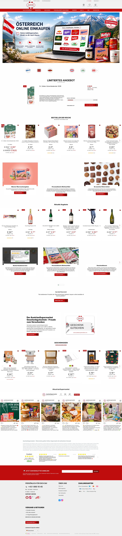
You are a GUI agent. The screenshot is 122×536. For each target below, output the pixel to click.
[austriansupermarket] (2, 401)
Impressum (34, 533)
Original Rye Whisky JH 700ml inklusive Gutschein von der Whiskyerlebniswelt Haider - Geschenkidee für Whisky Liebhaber (92, 369)
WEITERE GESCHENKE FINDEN (61, 344)
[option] (48, 458)
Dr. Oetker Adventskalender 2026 (50, 86)
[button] (18, 125)
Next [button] (97, 457)
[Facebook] (59, 500)
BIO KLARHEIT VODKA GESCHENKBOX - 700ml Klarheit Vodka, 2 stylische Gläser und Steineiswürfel (71, 369)
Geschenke (47, 10)
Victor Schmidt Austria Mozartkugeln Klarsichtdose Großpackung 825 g (112, 142)
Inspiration (96, 10)
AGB (45, 533)
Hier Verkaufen (62, 493)
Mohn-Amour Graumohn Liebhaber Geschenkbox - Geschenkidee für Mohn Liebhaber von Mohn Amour (10, 369)
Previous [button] (36, 457)
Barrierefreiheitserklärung (64, 533)
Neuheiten (38, 10)
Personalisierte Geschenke (61, 10)
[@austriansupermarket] (44, 394)
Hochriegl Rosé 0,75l (30, 225)
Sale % (82, 10)
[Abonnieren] (96, 471)
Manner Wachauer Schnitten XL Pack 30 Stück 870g (10, 226)
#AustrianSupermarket (61, 389)
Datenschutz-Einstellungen (52, 533)
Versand (91, 88)
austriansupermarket (8, 400)
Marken (74, 10)
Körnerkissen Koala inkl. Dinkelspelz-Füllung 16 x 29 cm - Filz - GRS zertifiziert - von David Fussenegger (30, 368)
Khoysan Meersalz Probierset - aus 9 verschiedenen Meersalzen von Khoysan (50, 367)
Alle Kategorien (27, 10)
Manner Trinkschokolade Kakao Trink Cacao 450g (92, 141)
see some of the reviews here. (29, 459)
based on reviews (29, 458)
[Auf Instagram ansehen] (17, 400)
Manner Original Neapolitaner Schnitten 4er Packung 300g (50, 141)
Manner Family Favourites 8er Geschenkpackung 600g (71, 141)
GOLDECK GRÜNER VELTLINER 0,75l (51, 226)
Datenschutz (40, 533)
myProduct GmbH (85, 533)
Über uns (61, 486)
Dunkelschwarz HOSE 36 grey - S (91, 225)
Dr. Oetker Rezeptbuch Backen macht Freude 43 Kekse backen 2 (30, 141)
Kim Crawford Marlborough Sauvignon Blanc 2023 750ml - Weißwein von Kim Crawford (112, 227)
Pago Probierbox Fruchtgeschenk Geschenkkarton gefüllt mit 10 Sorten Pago (112, 367)
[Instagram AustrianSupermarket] (62, 500)
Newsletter (61, 495)
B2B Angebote (62, 488)
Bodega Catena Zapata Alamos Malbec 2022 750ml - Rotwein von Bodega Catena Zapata (71, 227)
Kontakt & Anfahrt (63, 490)
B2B (88, 10)
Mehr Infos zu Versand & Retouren (32, 517)
